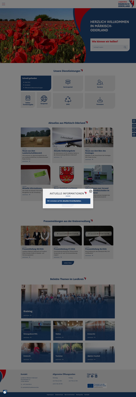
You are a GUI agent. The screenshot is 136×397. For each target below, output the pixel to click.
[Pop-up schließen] (90, 191)
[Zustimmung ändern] (5, 392)
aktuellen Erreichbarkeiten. (72, 201)
